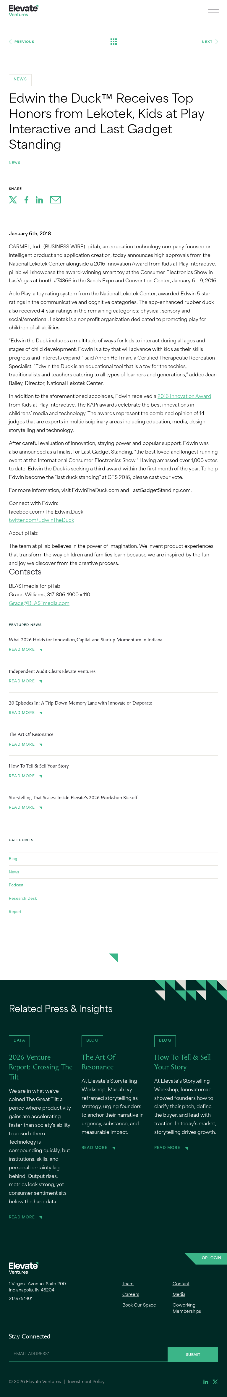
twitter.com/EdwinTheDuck (41, 520)
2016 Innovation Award (184, 396)
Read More (22, 650)
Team (128, 1284)
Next (207, 41)
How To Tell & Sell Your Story (39, 766)
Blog (13, 859)
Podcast (16, 885)
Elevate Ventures (23, 10)
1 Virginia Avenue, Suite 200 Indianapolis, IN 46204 (37, 1287)
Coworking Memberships (187, 1308)
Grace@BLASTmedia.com (39, 603)
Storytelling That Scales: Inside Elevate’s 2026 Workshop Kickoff (73, 798)
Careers (130, 1295)
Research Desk (23, 898)
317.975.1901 (21, 1299)
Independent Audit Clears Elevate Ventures (52, 671)
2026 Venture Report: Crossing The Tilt (40, 1067)
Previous (24, 41)
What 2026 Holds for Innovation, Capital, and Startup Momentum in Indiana (85, 640)
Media (179, 1295)
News (14, 162)
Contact (181, 1284)
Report (15, 911)
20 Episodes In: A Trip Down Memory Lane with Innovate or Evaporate (80, 703)
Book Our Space (139, 1305)
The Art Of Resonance (31, 734)
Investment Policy (86, 1382)
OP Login (211, 1258)
